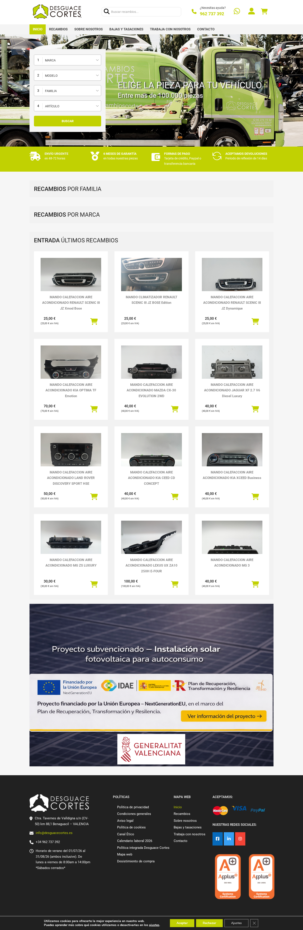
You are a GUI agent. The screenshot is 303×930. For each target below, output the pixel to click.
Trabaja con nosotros (170, 29)
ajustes (154, 925)
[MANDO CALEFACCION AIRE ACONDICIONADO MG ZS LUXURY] (71, 543)
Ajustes (236, 923)
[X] (229, 839)
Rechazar (209, 923)
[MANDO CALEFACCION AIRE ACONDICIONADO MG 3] (232, 543)
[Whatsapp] (237, 12)
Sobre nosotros (88, 29)
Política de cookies (131, 827)
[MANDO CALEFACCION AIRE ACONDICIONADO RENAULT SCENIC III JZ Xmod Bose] (71, 280)
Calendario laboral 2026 (134, 841)
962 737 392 (212, 13)
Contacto (205, 29)
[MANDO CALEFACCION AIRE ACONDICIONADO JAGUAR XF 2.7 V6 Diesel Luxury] (232, 368)
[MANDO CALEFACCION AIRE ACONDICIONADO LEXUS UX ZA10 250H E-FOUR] (151, 543)
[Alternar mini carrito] (264, 12)
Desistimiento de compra (136, 861)
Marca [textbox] (50, 60)
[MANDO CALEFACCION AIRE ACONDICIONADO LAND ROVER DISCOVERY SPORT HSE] (71, 456)
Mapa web (124, 854)
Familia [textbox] (51, 91)
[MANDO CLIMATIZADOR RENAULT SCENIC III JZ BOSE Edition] (151, 275)
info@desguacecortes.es (54, 833)
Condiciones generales (134, 814)
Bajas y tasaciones (126, 29)
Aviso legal (125, 821)
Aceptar (182, 923)
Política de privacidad (133, 807)
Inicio (37, 29)
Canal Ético (125, 834)
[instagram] (240, 839)
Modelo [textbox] (51, 75)
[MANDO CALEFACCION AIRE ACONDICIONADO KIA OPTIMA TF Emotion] (71, 368)
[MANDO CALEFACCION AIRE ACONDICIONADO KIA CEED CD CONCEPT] (151, 456)
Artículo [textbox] (52, 106)
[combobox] (67, 60)
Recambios (58, 29)
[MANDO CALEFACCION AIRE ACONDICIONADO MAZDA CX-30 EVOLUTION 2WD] (151, 368)
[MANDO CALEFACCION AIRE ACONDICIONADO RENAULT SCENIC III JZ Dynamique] (232, 280)
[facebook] (217, 839)
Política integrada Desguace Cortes (143, 848)
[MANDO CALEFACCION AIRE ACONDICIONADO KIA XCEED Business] (232, 456)
